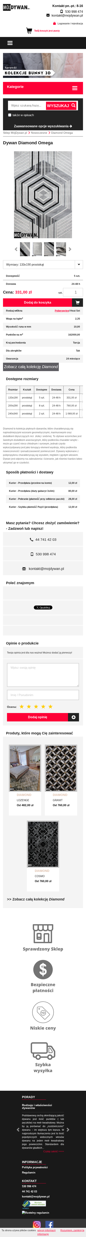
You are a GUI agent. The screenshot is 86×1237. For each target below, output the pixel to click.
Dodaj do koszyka (37, 302)
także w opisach (23, 115)
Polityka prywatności (35, 1167)
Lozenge (23, 800)
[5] (50, 706)
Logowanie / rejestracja (70, 23)
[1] (22, 706)
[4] (43, 706)
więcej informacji (46, 1230)
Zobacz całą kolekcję (31, 367)
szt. (60, 292)
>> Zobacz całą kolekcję (35, 899)
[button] (17, 249)
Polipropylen (62, 310)
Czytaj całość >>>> (53, 1151)
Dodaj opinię (37, 717)
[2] (29, 706)
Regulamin (28, 1172)
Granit (58, 800)
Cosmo (40, 876)
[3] (36, 706)
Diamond (24, 795)
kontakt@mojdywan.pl (67, 15)
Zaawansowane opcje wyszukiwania (41, 126)
